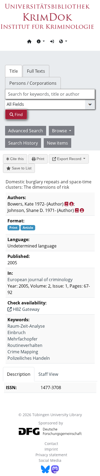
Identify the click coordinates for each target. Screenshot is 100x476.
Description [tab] (18, 374)
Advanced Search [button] (25, 131)
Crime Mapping (22, 352)
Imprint (51, 449)
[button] (40, 41)
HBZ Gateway (25, 309)
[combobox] (50, 94)
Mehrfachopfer (22, 339)
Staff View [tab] (48, 374)
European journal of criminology (40, 279)
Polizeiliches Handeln (28, 358)
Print (39, 159)
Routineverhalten (24, 345)
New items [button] (57, 143)
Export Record (69, 159)
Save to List (21, 168)
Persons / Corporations (33, 83)
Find (18, 114)
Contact (51, 443)
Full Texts (36, 71)
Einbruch (16, 332)
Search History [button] (23, 143)
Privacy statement (51, 454)
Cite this (16, 159)
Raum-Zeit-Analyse (26, 326)
